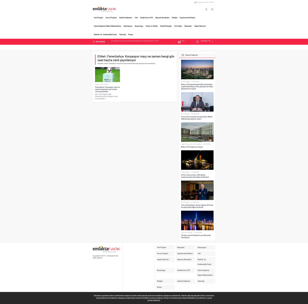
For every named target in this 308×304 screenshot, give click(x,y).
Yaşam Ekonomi (200, 26)
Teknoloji (122, 34)
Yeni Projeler (98, 18)
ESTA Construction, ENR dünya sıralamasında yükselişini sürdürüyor (195, 176)
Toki (136, 18)
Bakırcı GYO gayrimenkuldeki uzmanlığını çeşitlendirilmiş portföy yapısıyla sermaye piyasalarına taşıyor (197, 86)
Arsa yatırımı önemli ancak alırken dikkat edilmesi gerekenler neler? (197, 118)
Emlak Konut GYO (146, 18)
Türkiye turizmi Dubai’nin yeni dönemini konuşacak (196, 236)
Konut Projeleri (111, 18)
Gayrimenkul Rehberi (187, 18)
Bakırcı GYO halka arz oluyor (121, 42)
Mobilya (174, 18)
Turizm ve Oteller (151, 26)
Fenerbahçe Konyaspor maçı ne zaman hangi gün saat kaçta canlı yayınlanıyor (107, 89)
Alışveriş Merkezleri (162, 18)
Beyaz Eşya (139, 26)
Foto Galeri (178, 26)
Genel (97, 84)
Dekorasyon (128, 26)
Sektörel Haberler (125, 18)
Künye (130, 34)
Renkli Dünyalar (166, 26)
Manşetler (188, 26)
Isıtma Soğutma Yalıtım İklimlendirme (107, 26)
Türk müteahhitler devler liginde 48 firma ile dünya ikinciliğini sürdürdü (197, 206)
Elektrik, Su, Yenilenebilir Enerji (105, 34)
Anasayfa (100, 63)
